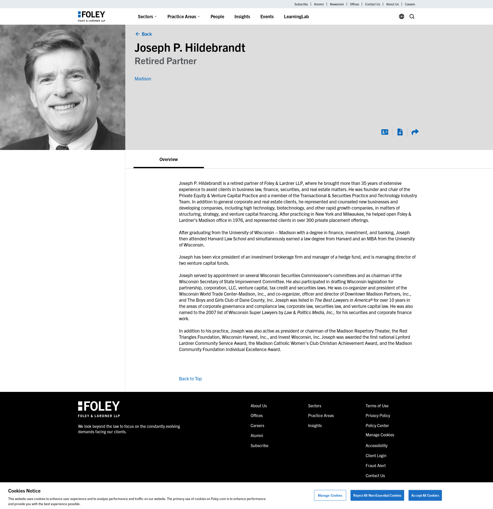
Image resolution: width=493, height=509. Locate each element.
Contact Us (372, 4)
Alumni (319, 4)
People (217, 16)
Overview (168, 159)
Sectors (145, 16)
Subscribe (301, 4)
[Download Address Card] (385, 132)
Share (415, 132)
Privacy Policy (378, 415)
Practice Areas (181, 16)
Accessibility (376, 445)
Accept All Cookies (425, 495)
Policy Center (377, 425)
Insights (242, 16)
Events (267, 16)
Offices (354, 4)
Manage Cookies (330, 495)
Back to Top (190, 378)
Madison (143, 78)
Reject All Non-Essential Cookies (377, 495)
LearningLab (296, 16)
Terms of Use (377, 405)
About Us (392, 4)
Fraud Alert (376, 465)
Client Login (376, 455)
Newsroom (337, 4)
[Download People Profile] (400, 132)
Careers (410, 4)
